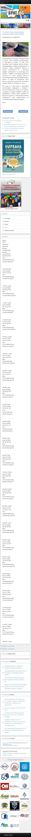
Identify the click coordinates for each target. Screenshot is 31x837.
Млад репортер (9, 230)
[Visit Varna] (15, 25)
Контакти (10, 753)
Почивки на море (7, 646)
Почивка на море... (8, 649)
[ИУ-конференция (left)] (11, 194)
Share (4, 102)
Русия (6, 224)
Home (10, 755)
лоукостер (5, 743)
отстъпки (13, 742)
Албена (6, 744)
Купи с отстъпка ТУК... (9, 174)
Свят (5, 227)
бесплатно (15, 745)
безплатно (23, 743)
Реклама (4, 755)
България (7, 218)
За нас (4, 753)
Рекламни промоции (20, 753)
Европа (6, 221)
